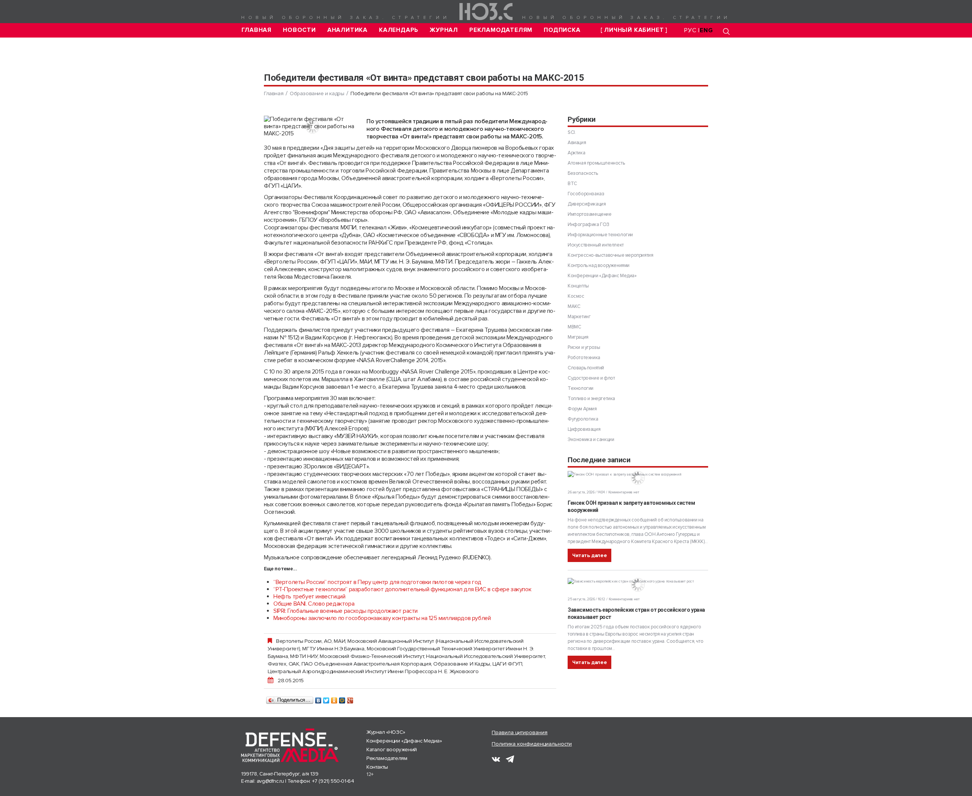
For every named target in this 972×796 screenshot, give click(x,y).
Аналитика (347, 30)
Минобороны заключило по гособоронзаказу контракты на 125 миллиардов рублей (382, 618)
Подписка (562, 30)
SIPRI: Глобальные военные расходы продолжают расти (345, 611)
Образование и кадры (317, 93)
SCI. (572, 132)
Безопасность (583, 173)
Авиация (577, 143)
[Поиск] (726, 31)
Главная (256, 30)
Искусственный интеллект (596, 245)
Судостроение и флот (591, 378)
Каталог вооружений (391, 749)
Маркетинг (579, 317)
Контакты (377, 767)
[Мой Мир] (342, 699)
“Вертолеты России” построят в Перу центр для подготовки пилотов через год (377, 582)
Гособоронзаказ (586, 194)
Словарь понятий (586, 368)
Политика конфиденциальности (532, 744)
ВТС (572, 184)
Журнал (444, 30)
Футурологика (583, 419)
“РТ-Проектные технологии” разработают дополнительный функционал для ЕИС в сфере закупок (402, 589)
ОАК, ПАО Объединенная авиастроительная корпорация (360, 663)
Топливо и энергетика (591, 399)
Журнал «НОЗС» (385, 732)
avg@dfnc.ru (270, 781)
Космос (576, 296)
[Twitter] (326, 699)
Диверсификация (587, 204)
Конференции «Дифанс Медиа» (602, 276)
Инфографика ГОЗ (588, 224)
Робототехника (584, 358)
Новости (299, 30)
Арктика (576, 153)
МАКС (574, 306)
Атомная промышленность (596, 163)
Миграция (578, 337)
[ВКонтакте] (318, 699)
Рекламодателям (500, 30)
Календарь (398, 30)
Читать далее (589, 555)
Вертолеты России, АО (303, 640)
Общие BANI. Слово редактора (313, 604)
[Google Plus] (350, 699)
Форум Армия (582, 409)
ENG (706, 30)
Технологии (580, 388)
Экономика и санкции (591, 439)
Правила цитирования (520, 732)
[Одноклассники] (334, 699)
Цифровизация (584, 429)
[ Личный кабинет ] (634, 30)
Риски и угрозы (584, 347)
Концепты (578, 286)
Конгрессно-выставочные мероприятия (610, 255)
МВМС (574, 327)
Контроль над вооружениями (599, 265)
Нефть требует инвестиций (309, 596)
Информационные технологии (600, 235)
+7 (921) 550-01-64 (333, 781)
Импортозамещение (590, 214)
